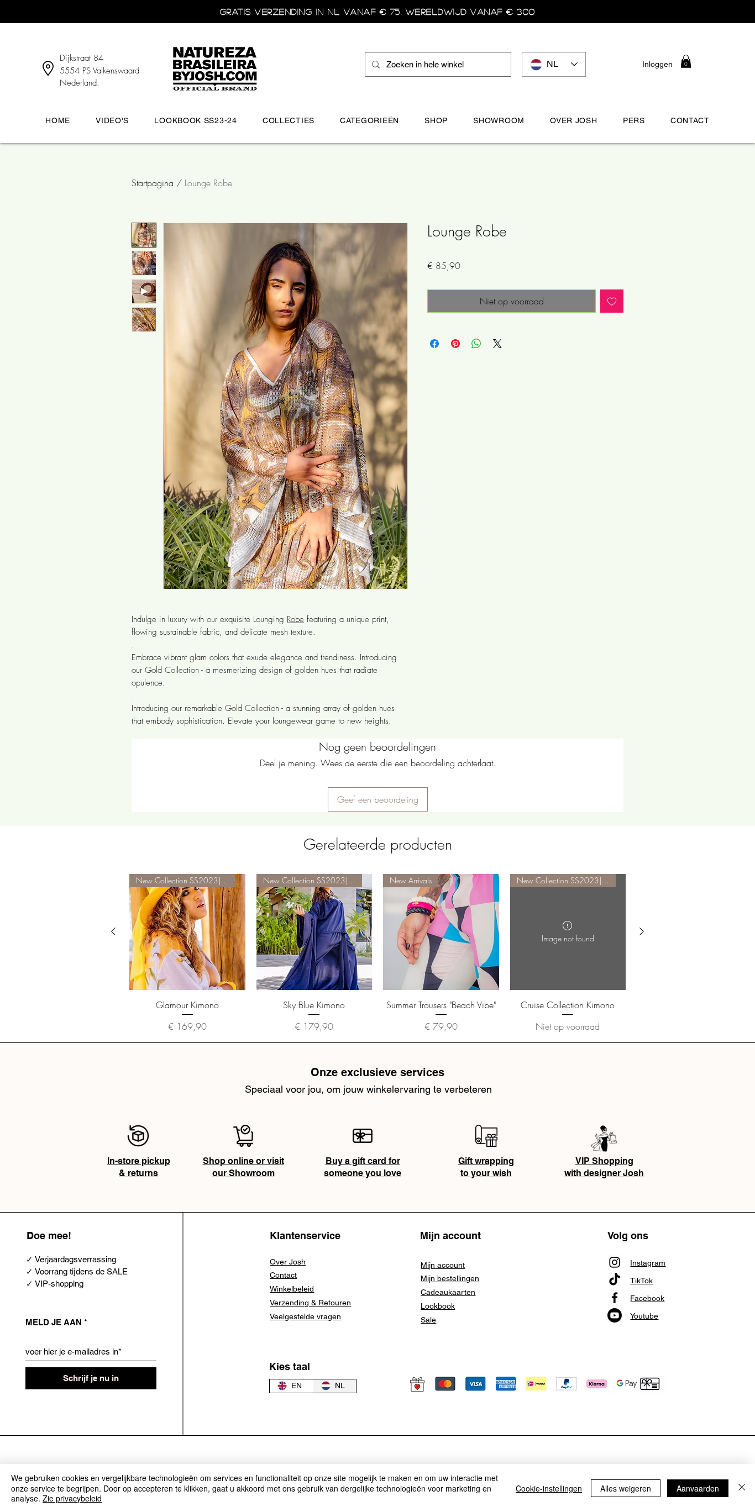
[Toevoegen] (611, 301)
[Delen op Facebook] (434, 343)
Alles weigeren (625, 1488)
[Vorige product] (113, 931)
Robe (295, 619)
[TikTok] (614, 1280)
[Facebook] (614, 1297)
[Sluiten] (741, 1488)
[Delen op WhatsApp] (476, 343)
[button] (685, 61)
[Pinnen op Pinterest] (455, 343)
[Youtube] (614, 1315)
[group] (377, 959)
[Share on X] (497, 343)
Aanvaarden (698, 1488)
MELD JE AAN (53, 1322)
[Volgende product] (641, 931)
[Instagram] (614, 1262)
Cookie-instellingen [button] (549, 1488)
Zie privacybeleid (72, 1498)
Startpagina (153, 183)
